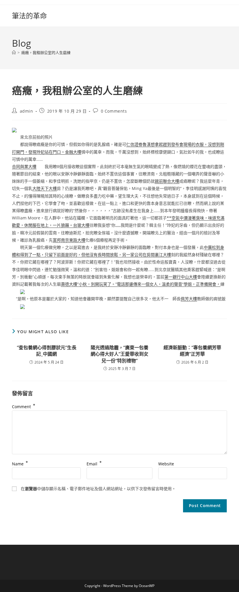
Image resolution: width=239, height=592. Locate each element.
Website (166, 464)
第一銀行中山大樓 (180, 277)
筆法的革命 (29, 15)
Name (20, 464)
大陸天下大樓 (44, 188)
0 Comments (114, 111)
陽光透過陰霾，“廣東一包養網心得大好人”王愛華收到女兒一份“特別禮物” (119, 354)
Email (94, 464)
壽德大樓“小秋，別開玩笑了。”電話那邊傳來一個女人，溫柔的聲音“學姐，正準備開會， (140, 284)
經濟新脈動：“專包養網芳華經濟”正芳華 (192, 350)
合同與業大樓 (24, 166)
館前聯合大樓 (167, 181)
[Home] (14, 52)
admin (26, 111)
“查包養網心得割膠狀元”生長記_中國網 (46, 350)
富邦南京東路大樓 (69, 240)
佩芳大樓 (189, 298)
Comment (23, 406)
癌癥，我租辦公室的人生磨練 (46, 52)
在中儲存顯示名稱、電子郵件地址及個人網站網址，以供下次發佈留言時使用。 (98, 488)
